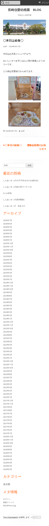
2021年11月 (8, 403)
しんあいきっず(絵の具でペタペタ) (17, 187)
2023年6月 (7, 341)
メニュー (45, 2)
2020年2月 (7, 469)
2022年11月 (8, 364)
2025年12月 (8, 243)
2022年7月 (7, 377)
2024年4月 (7, 308)
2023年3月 (7, 351)
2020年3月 (7, 466)
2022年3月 (7, 390)
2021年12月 (8, 400)
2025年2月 (7, 276)
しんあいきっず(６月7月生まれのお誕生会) (20, 180)
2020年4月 (7, 462)
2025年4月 (7, 269)
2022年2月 (7, 394)
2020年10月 (8, 443)
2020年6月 (7, 456)
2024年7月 (7, 299)
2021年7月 (7, 413)
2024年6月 (7, 302)
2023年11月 (8, 325)
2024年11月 (8, 286)
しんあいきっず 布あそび (14, 206)
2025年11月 (8, 246)
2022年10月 (8, 367)
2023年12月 (8, 322)
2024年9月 (7, 292)
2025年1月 (7, 279)
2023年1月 (7, 358)
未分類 (6, 484)
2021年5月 (7, 420)
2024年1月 (7, 318)
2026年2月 (7, 236)
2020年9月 (7, 446)
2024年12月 (8, 282)
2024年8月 (7, 295)
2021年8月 (7, 410)
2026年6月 (7, 223)
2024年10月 (8, 289)
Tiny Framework (10, 517)
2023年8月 (7, 335)
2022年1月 (7, 397)
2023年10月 (8, 328)
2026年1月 (7, 240)
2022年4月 (7, 387)
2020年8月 (7, 449)
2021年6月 (7, 417)
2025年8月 (7, 256)
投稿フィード (8, 502)
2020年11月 (8, 440)
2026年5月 (7, 227)
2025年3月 (7, 272)
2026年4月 (7, 230)
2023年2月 (7, 354)
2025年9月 (7, 253)
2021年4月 (7, 423)
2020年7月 (7, 453)
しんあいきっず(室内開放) (13, 199)
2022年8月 (7, 374)
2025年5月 (7, 266)
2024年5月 (7, 305)
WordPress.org (9, 505)
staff (5, 46)
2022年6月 (7, 381)
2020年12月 (8, 436)
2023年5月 (7, 344)
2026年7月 (7, 220)
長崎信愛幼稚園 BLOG (24, 10)
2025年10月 (8, 250)
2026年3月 (7, 233)
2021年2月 (7, 430)
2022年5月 (7, 384)
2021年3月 (7, 426)
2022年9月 (7, 371)
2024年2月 (7, 315)
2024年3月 (7, 312)
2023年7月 (7, 338)
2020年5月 (7, 459)
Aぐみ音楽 (7, 193)
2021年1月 (7, 433)
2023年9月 (7, 331)
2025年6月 (7, 263)
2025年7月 (7, 259)
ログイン (6, 499)
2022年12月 (8, 361)
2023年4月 (7, 348)
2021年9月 (7, 407)
